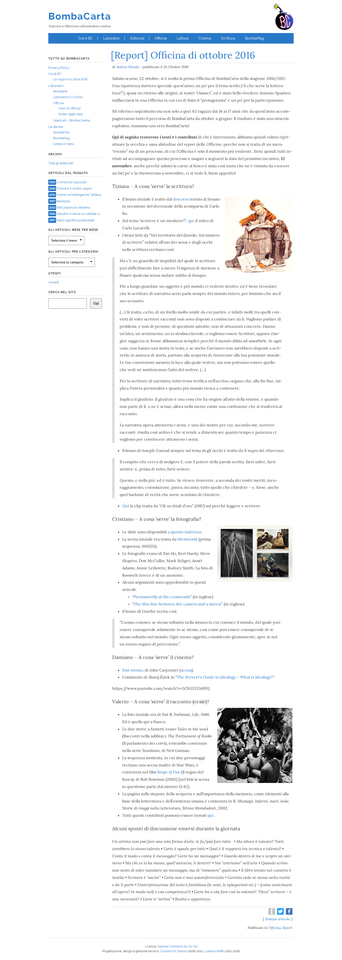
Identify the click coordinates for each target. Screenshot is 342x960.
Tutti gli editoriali (60, 163)
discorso (181, 199)
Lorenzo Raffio (214, 951)
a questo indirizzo (184, 531)
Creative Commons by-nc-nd (177, 946)
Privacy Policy (58, 68)
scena (186, 670)
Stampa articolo (277, 919)
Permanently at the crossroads (162, 596)
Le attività (55, 127)
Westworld (188, 539)
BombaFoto (61, 132)
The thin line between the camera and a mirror (177, 603)
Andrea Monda (127, 67)
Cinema (205, 38)
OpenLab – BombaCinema (71, 120)
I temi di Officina (69, 108)
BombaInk (60, 91)
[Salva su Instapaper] (271, 913)
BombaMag (254, 38)
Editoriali (137, 38)
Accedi (53, 282)
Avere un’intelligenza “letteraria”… (82, 195)
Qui (126, 505)
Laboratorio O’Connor (68, 97)
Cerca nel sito (62, 292)
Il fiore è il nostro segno (74, 188)
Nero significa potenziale (75, 220)
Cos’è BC (85, 38)
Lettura (183, 38)
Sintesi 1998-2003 (70, 114)
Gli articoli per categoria (73, 251)
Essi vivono (132, 670)
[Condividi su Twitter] (280, 913)
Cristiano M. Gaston (173, 951)
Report (287, 927)
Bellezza (63, 201)
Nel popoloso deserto (73, 207)
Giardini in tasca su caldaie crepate (83, 214)
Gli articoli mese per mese (73, 230)
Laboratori (111, 38)
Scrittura (228, 38)
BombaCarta (79, 16)
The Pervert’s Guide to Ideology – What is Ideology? (225, 677)
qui (191, 220)
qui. (211, 815)
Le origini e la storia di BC (70, 79)
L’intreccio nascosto (72, 182)
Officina (161, 38)
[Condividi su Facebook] (288, 913)
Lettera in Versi (63, 144)
